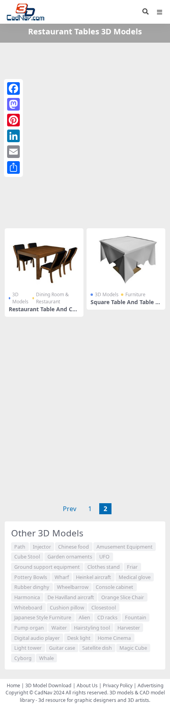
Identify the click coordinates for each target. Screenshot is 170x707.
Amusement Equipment (124, 546)
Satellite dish (97, 647)
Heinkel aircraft (93, 577)
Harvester (128, 627)
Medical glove (135, 577)
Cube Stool (27, 556)
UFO (104, 556)
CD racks (107, 617)
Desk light (79, 637)
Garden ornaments (69, 556)
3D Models (20, 298)
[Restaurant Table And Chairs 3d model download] (44, 257)
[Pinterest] (13, 120)
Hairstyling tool (92, 627)
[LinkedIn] (13, 136)
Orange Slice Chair (122, 597)
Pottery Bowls (30, 577)
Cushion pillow (67, 607)
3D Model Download (48, 685)
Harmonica (27, 597)
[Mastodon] (13, 104)
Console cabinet (114, 586)
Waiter (59, 627)
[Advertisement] (85, 134)
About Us (87, 685)
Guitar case (62, 647)
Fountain (135, 617)
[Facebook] (13, 88)
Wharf (62, 577)
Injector (42, 546)
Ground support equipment (47, 566)
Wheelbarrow (73, 586)
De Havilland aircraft (70, 597)
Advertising (151, 685)
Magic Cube (133, 647)
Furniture (135, 294)
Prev (69, 508)
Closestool (103, 607)
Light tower (28, 647)
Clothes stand (103, 566)
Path (19, 546)
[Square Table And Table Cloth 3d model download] (126, 257)
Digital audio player (37, 637)
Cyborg (23, 658)
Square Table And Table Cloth (126, 305)
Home (13, 685)
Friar (132, 566)
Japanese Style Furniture (42, 617)
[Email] (13, 152)
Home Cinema (114, 637)
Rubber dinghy (31, 586)
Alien (84, 617)
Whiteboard (28, 607)
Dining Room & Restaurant (52, 298)
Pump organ (29, 627)
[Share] (13, 167)
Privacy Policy (117, 685)
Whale (46, 658)
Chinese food (73, 546)
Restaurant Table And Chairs (44, 312)
